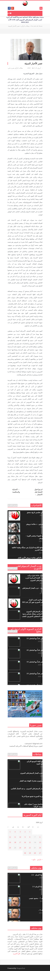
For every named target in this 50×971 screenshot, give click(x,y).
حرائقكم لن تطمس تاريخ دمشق (38, 512)
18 (15, 842)
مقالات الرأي (19, 68)
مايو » (34, 859)
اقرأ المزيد (16, 954)
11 (15, 837)
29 (30, 853)
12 (10, 837)
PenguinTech (21, 968)
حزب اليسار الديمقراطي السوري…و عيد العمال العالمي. (30, 788)
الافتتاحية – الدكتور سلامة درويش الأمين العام (33, 558)
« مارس (39, 859)
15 (30, 842)
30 (25, 853)
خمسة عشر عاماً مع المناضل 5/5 (38, 638)
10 (20, 837)
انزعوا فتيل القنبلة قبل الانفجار (38, 492)
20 (40, 848)
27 (40, 853)
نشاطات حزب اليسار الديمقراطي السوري (34, 773)
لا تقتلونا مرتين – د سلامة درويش (37, 524)
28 (35, 853)
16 (25, 842)
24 (20, 848)
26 (10, 848)
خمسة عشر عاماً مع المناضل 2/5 (38, 673)
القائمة (7, 13)
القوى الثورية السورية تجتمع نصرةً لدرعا (35, 796)
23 (25, 848)
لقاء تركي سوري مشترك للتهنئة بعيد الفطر (34, 781)
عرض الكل (13, 505)
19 (10, 842)
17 (20, 842)
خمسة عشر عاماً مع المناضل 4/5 (38, 650)
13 (40, 842)
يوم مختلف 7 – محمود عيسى (39, 898)
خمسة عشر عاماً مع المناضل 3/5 (38, 662)
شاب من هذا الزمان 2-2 (40, 875)
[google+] (12, 8)
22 (30, 848)
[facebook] (9, 8)
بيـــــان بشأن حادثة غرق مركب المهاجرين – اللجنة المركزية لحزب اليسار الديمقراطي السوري (37, 578)
